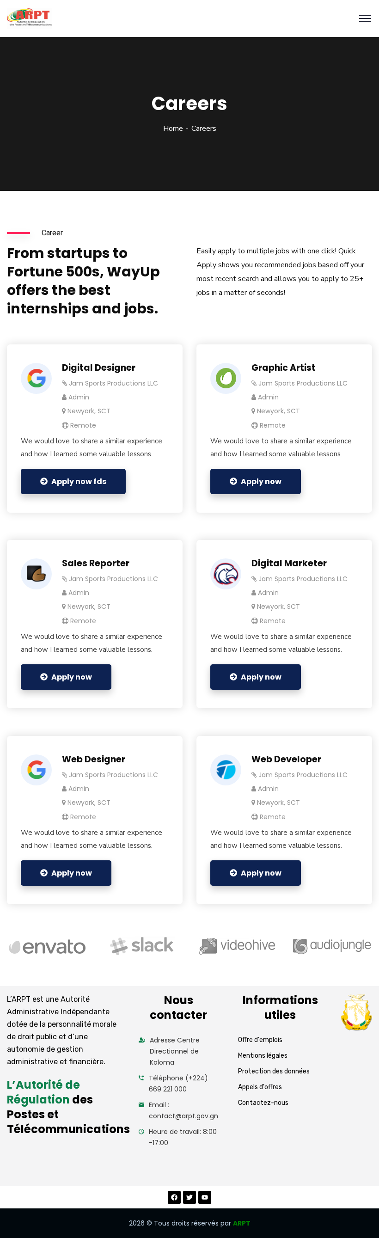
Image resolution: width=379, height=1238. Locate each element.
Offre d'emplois (260, 1040)
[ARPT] (29, 18)
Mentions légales (262, 1056)
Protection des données (274, 1071)
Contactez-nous (263, 1103)
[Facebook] (174, 1197)
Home (173, 128)
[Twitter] (189, 1197)
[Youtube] (204, 1197)
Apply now (261, 481)
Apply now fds (78, 481)
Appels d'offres (260, 1087)
